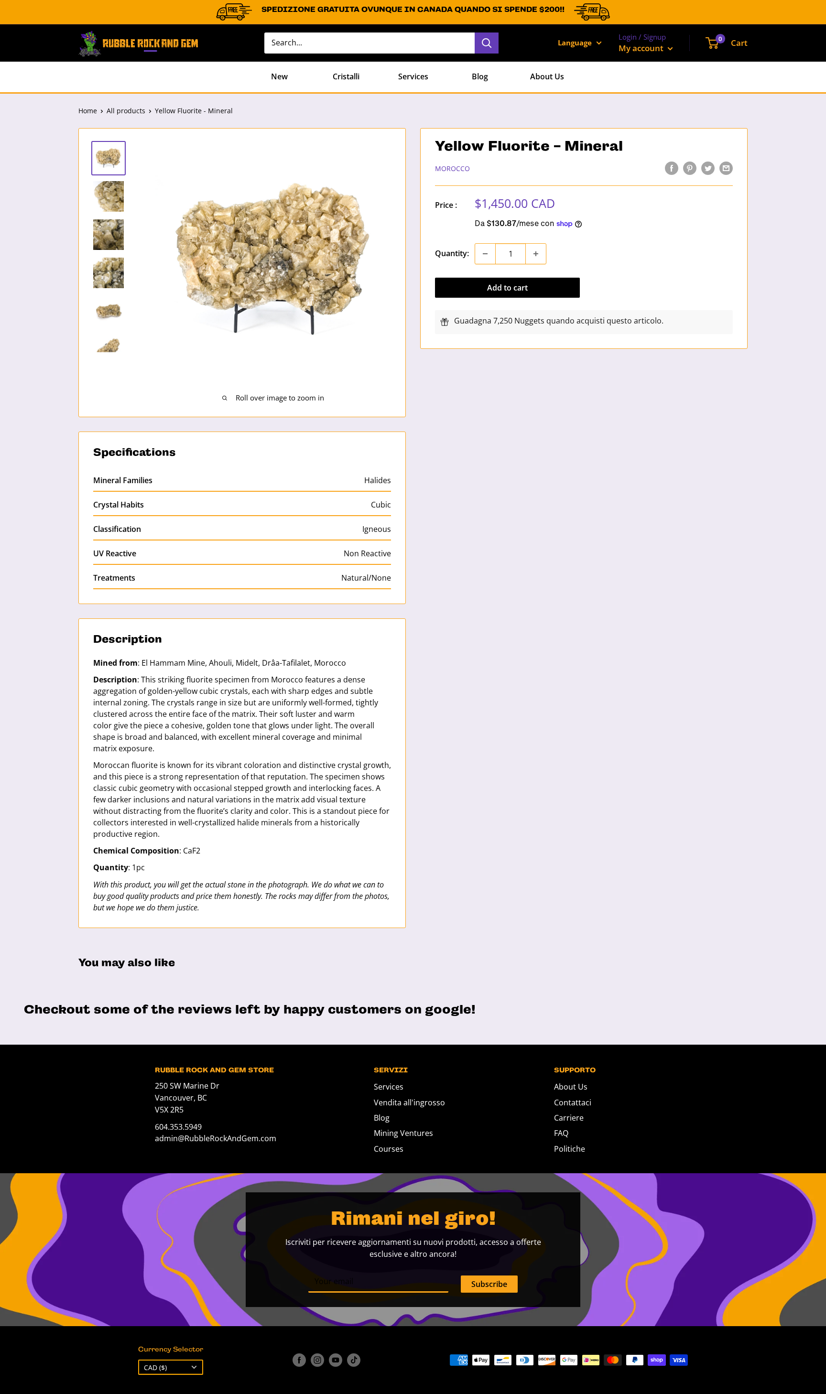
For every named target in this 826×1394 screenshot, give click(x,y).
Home (87, 110)
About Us (547, 76)
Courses (388, 1149)
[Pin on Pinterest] (689, 168)
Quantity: (452, 253)
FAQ (561, 1133)
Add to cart (507, 287)
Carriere (569, 1118)
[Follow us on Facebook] (299, 1360)
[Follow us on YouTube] (335, 1360)
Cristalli (346, 76)
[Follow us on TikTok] (353, 1360)
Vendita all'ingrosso (409, 1102)
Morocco (452, 168)
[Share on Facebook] (671, 168)
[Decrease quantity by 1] (485, 254)
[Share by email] (726, 168)
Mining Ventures (403, 1133)
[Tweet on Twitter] (708, 168)
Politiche (569, 1149)
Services (413, 76)
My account (642, 48)
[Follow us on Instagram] (317, 1360)
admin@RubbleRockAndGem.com (215, 1138)
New (279, 76)
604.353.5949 (178, 1127)
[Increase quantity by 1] (536, 254)
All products (126, 110)
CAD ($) (155, 1367)
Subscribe (489, 1284)
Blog (480, 76)
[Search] (487, 43)
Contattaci (572, 1102)
